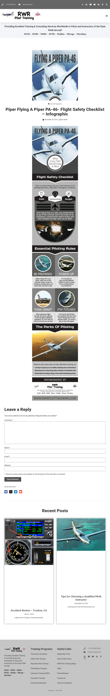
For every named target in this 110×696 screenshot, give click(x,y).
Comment (8, 420)
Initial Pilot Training (38, 659)
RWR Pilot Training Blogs (66, 664)
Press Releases (63, 673)
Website (7, 465)
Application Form (63, 654)
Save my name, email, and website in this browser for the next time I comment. (36, 474)
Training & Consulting (39, 654)
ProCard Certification (38, 683)
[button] (82, 4)
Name (7, 448)
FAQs (59, 668)
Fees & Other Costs (64, 659)
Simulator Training (38, 678)
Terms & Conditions (64, 683)
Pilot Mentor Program (39, 668)
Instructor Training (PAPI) (40, 673)
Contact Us (61, 678)
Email (7, 456)
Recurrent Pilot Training (39, 664)
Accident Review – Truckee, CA (29, 610)
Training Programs (41, 649)
